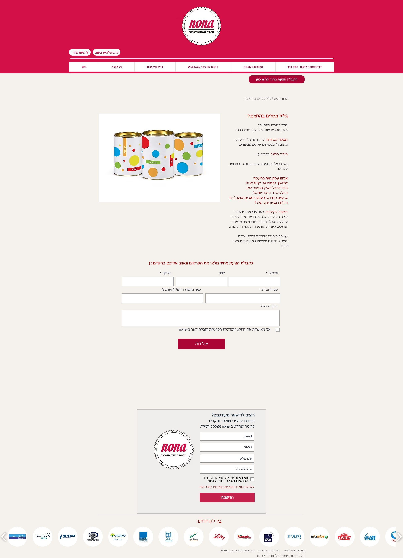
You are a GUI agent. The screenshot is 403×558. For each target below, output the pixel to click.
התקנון (239, 487)
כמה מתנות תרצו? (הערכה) (181, 289)
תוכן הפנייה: (268, 306)
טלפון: (166, 273)
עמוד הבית (281, 98)
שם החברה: (269, 289)
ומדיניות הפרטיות (223, 487)
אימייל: (273, 273)
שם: (222, 273)
